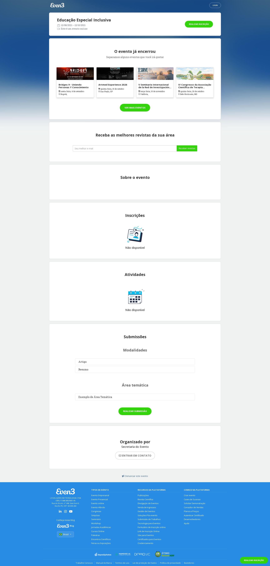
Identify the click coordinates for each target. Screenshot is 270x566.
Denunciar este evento (136, 476)
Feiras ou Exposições (101, 543)
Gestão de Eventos (146, 511)
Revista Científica (145, 499)
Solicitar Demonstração (194, 503)
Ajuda (186, 523)
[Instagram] (65, 512)
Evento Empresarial (100, 495)
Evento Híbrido (98, 507)
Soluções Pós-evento (147, 515)
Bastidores (189, 562)
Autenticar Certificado (194, 515)
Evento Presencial (99, 499)
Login (215, 5)
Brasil (66, 534)
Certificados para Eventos (149, 539)
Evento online (97, 503)
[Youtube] (71, 512)
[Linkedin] (60, 512)
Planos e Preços (191, 511)
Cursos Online (97, 531)
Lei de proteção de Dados (145, 562)
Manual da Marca (104, 562)
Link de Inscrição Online (149, 531)
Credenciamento (145, 543)
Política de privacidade (170, 562)
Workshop (96, 523)
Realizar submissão (135, 411)
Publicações (143, 495)
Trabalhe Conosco (84, 562)
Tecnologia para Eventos (149, 523)
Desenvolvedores (192, 519)
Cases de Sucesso (192, 499)
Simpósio (95, 515)
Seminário (96, 519)
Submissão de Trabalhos (149, 519)
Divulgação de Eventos (148, 503)
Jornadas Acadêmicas (101, 527)
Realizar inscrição (199, 24)
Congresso (96, 511)
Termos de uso (122, 562)
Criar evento (189, 495)
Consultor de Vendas (193, 507)
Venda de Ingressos (147, 507)
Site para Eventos (146, 535)
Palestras (95, 535)
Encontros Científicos (101, 539)
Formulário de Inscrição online (152, 527)
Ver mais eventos (135, 107)
